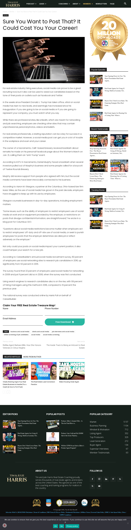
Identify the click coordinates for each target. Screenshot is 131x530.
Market (11, 12)
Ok (55, 526)
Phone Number (52, 308)
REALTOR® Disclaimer (25, 512)
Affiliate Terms (85, 512)
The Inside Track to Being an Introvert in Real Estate (65, 346)
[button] (125, 3)
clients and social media (40, 331)
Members (87, 4)
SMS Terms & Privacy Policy (56, 512)
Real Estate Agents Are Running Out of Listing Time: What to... (118, 176)
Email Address (9, 318)
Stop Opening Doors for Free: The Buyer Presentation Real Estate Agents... (115, 78)
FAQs (112, 4)
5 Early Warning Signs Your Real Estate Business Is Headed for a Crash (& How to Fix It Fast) (14, 384)
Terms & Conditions (40, 512)
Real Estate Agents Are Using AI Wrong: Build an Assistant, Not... (118, 151)
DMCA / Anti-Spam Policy (113, 512)
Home (5, 12)
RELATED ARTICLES (12, 357)
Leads (41, 4)
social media (35, 335)
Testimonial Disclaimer (73, 512)
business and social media (20, 331)
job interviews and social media (63, 331)
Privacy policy (72, 526)
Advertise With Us (11, 512)
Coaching (63, 4)
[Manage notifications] (5, 525)
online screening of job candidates (16, 335)
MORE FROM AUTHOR (32, 357)
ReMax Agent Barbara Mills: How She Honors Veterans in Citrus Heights (22, 346)
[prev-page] (4, 392)
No (62, 526)
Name (5, 308)
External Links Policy (97, 512)
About (75, 4)
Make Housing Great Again (69, 382)
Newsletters (101, 4)
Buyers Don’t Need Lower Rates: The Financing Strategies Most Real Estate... (116, 103)
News (51, 4)
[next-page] (8, 392)
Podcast (30, 4)
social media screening (51, 335)
